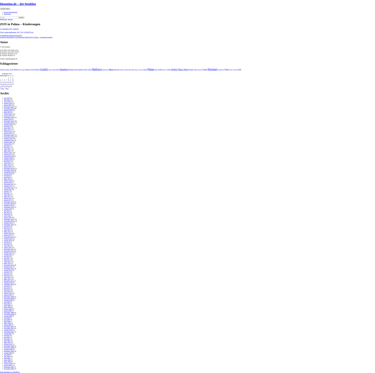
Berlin (16, 69)
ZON (20, 35)
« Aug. (2, 88)
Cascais (22, 69)
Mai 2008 (7, 321)
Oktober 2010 (8, 282)
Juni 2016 (7, 212)
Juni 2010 (7, 288)
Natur (129, 69)
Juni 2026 (7, 98)
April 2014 (7, 246)
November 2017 (9, 184)
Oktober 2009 (8, 300)
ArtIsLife (2, 69)
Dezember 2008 (9, 312)
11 (1, 82)
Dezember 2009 (9, 297)
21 (7, 84)
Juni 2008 (7, 319)
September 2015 (9, 224)
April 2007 (7, 340)
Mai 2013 (7, 260)
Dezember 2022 (9, 135)
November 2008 (9, 314)
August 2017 (8, 189)
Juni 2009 (7, 302)
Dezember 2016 (9, 202)
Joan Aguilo (79, 69)
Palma (12, 35)
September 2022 (9, 140)
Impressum (7, 14)
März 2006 (7, 362)
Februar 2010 (8, 293)
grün (54, 69)
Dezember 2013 (9, 249)
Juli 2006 (7, 355)
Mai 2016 (7, 214)
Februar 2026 (8, 103)
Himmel (71, 69)
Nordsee (141, 69)
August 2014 (8, 240)
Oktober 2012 (8, 267)
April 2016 (7, 216)
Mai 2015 (7, 228)
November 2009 (9, 298)
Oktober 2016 (8, 205)
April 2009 (7, 305)
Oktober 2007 (8, 330)
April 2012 (7, 277)
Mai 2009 (7, 304)
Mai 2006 (7, 358)
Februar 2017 (8, 198)
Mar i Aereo (9, 37)
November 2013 (9, 251)
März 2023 (7, 130)
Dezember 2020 (9, 156)
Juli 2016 (7, 210)
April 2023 (7, 128)
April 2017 (7, 195)
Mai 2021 (7, 147)
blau (20, 69)
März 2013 (7, 263)
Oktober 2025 (8, 110)
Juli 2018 (7, 175)
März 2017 (7, 196)
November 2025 (9, 108)
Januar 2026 (7, 105)
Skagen (164, 69)
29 (9, 86)
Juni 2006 (7, 356)
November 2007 (9, 328)
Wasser (226, 69)
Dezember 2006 (9, 346)
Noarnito (136, 69)
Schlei (160, 69)
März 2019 (7, 165)
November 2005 (9, 369)
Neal (133, 69)
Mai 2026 (7, 100)
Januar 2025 (7, 115)
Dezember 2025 (9, 107)
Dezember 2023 (9, 121)
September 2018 (9, 172)
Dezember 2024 (9, 117)
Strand (204, 69)
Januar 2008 (7, 325)
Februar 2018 (8, 181)
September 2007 (9, 332)
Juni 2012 (7, 274)
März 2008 (7, 323)
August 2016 (8, 209)
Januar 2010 (7, 295)
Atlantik (11, 69)
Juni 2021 (7, 145)
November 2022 (9, 137)
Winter (231, 69)
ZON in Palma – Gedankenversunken (36, 37)
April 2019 (7, 163)
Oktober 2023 (8, 124)
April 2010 (7, 291)
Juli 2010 (7, 286)
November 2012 (9, 265)
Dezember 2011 (9, 281)
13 (5, 82)
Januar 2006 (7, 365)
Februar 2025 (8, 114)
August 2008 (8, 316)
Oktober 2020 (8, 158)
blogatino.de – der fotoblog (18, 4)
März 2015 (7, 231)
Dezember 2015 (9, 219)
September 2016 (9, 207)
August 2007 (8, 333)
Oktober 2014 (8, 239)
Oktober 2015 (8, 223)
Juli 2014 (7, 242)
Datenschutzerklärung (10, 12)
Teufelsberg (221, 69)
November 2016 (9, 203)
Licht (85, 69)
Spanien (200, 69)
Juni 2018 (7, 177)
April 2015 (7, 230)
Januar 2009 (7, 311)
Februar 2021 (8, 152)
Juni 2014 (7, 244)
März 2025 (7, 112)
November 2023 (9, 123)
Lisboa (89, 69)
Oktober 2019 (8, 159)
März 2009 (7, 307)
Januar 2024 (7, 119)
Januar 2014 (7, 247)
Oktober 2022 (8, 138)
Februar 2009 (8, 309)
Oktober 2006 (8, 349)
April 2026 (7, 101)
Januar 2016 (7, 217)
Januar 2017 (7, 200)
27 (5, 86)
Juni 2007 (7, 337)
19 (3, 84)
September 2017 (9, 188)
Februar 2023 (8, 131)
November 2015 (9, 221)
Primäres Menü (5, 9)
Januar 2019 (7, 166)
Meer (111, 69)
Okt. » (7, 88)
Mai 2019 (7, 161)
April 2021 (7, 149)
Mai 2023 (7, 126)
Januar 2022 (7, 144)
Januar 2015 (7, 235)
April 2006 (7, 360)
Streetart (10, 19)
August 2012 (8, 270)
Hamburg (64, 69)
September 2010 (9, 284)
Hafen (57, 69)
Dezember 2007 (9, 326)
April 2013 (7, 261)
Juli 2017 (7, 191)
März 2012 (7, 279)
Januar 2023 (7, 133)
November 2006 (9, 347)
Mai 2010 (7, 289)
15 (9, 82)
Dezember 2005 (9, 367)
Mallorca (7, 35)
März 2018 (7, 179)
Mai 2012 (7, 275)
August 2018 (8, 173)
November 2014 (9, 237)
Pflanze (156, 69)
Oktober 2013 (8, 253)
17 (13, 82)
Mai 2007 (7, 339)
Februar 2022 (8, 142)
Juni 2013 (7, 258)
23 (11, 84)
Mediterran (3, 19)
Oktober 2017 (8, 186)
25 (1, 86)
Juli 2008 (7, 318)
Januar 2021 (7, 154)
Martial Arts (105, 69)
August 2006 (8, 353)
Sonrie (195, 69)
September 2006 (9, 351)
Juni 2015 (7, 226)
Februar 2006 (8, 363)
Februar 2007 (8, 344)
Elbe (32, 69)
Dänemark (27, 69)
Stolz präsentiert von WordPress (10, 372)
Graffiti (2, 35)
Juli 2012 (7, 272)
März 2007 (7, 342)
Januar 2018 (7, 182)
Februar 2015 (8, 233)
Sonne (191, 69)
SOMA (169, 69)
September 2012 (9, 268)
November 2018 (9, 170)
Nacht (126, 69)
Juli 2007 (7, 335)
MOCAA (122, 69)
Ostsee (145, 69)
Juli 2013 (7, 256)
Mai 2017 (7, 193)
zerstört (235, 69)
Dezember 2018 (9, 168)
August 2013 (8, 254)
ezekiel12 (16, 29)
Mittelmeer (117, 69)
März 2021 (7, 151)
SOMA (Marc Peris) (180, 69)
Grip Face (50, 69)
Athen (7, 69)
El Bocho (37, 69)
